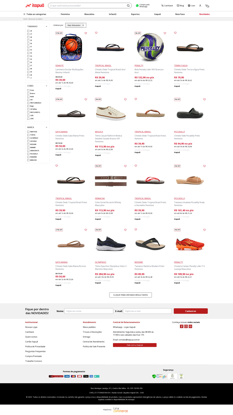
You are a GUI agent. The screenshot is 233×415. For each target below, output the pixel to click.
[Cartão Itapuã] (56, 376)
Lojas (193, 5)
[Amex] (91, 376)
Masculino (89, 14)
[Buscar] (128, 5)
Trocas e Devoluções (92, 332)
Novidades (204, 14)
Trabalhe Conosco (33, 361)
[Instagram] (186, 326)
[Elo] (86, 376)
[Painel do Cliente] (200, 5)
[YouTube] (190, 326)
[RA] (181, 376)
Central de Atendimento (93, 341)
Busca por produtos (35, 19)
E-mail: (119, 311)
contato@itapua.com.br (129, 339)
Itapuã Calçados (34, 5)
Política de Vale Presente (94, 346)
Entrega (86, 336)
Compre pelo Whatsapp (144, 6)
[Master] (73, 376)
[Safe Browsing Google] (159, 376)
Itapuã (157, 14)
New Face (180, 14)
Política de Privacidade (35, 346)
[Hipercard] (79, 376)
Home (25, 19)
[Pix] (96, 376)
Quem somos (31, 336)
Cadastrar (190, 311)
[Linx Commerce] (121, 410)
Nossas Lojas (31, 327)
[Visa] (67, 376)
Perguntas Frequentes (35, 351)
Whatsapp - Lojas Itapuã (124, 327)
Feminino (65, 14)
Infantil (112, 14)
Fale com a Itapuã (135, 345)
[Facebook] (181, 326)
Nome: (60, 311)
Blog (182, 5)
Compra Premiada (33, 356)
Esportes (135, 14)
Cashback (168, 5)
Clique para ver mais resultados (130, 295)
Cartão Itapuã (31, 341)
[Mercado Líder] (172, 376)
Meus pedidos (89, 327)
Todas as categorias (36, 14)
